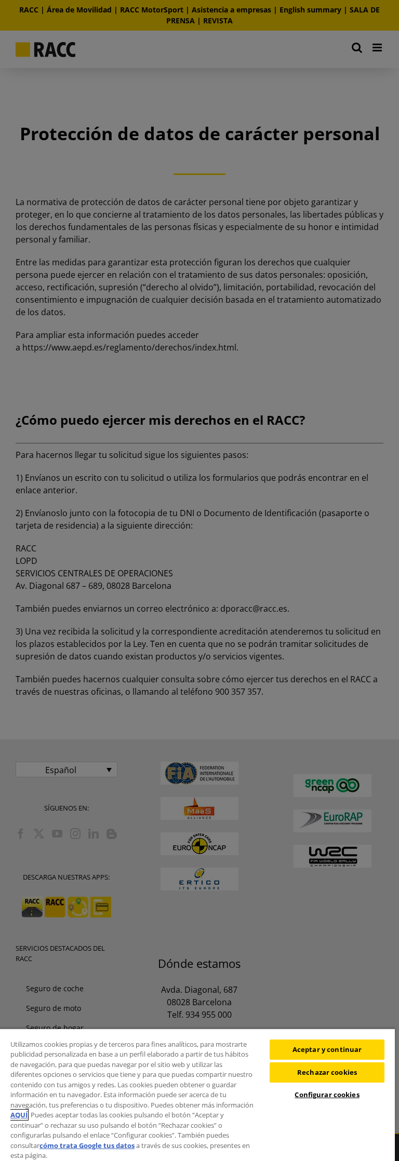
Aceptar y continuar (327, 1049)
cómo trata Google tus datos (87, 1145)
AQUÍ (19, 1114)
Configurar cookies (327, 1094)
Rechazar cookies (327, 1072)
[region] (197, 1094)
